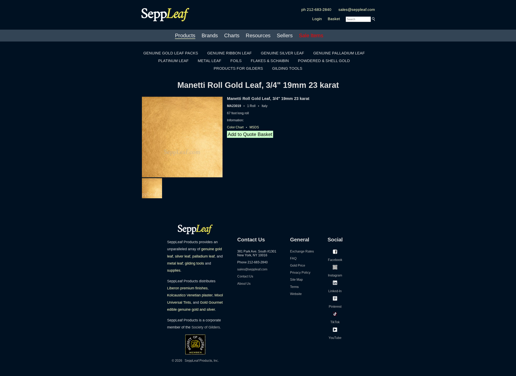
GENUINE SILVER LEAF (282, 53)
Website (296, 294)
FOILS (236, 61)
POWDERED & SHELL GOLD (324, 61)
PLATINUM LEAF (173, 61)
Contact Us (245, 276)
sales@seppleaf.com (356, 9)
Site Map (296, 279)
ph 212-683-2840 (316, 9)
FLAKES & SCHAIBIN (270, 61)
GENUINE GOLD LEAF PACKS (170, 53)
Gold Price (297, 265)
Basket (334, 19)
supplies (173, 270)
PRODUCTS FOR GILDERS (238, 68)
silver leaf (182, 256)
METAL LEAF (209, 61)
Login (317, 19)
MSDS (254, 127)
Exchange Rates (302, 251)
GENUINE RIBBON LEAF (229, 53)
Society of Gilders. (206, 327)
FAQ (293, 258)
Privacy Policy (300, 272)
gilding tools (194, 263)
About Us (244, 283)
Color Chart (235, 127)
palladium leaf (203, 256)
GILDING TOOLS (287, 68)
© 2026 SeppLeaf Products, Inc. (195, 360)
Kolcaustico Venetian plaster (189, 295)
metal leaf (175, 263)
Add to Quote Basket (250, 134)
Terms (294, 287)
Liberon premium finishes (187, 288)
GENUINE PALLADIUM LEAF (339, 53)
